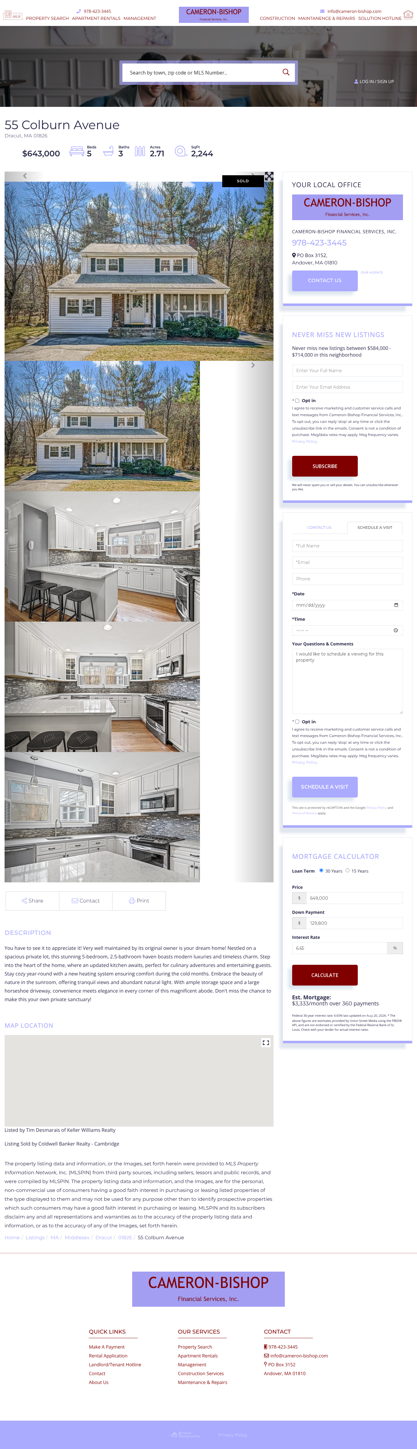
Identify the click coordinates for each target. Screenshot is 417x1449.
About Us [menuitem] (98, 1382)
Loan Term (303, 871)
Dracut (104, 1238)
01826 (125, 1238)
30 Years (334, 871)
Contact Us (325, 281)
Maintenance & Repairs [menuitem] (202, 1382)
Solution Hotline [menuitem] (380, 18)
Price (297, 887)
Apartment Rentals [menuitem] (96, 18)
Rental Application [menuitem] (108, 1356)
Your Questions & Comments (323, 644)
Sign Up (385, 82)
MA (55, 1238)
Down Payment (308, 912)
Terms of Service (304, 813)
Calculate (324, 975)
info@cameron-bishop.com (354, 11)
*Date (298, 594)
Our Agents (372, 272)
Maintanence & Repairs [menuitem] (326, 18)
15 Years (360, 871)
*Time (298, 619)
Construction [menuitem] (277, 18)
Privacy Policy (304, 441)
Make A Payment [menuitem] (107, 1347)
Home (12, 1238)
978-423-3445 (97, 11)
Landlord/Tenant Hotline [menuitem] (115, 1365)
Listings (35, 1238)
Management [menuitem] (140, 18)
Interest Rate (306, 937)
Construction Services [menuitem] (201, 1374)
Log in (367, 82)
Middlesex (77, 1238)
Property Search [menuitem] (47, 18)
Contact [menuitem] (97, 1374)
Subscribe (325, 466)
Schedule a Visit (374, 527)
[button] (287, 72)
